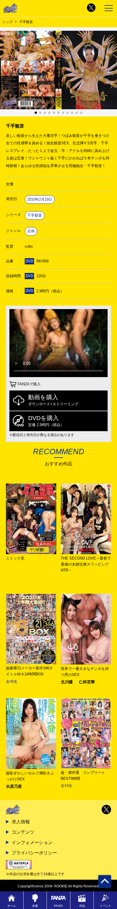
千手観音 (34, 215)
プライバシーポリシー (34, 852)
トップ (7, 22)
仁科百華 (87, 682)
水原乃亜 (14, 786)
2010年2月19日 (39, 199)
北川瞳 (67, 682)
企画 (31, 231)
